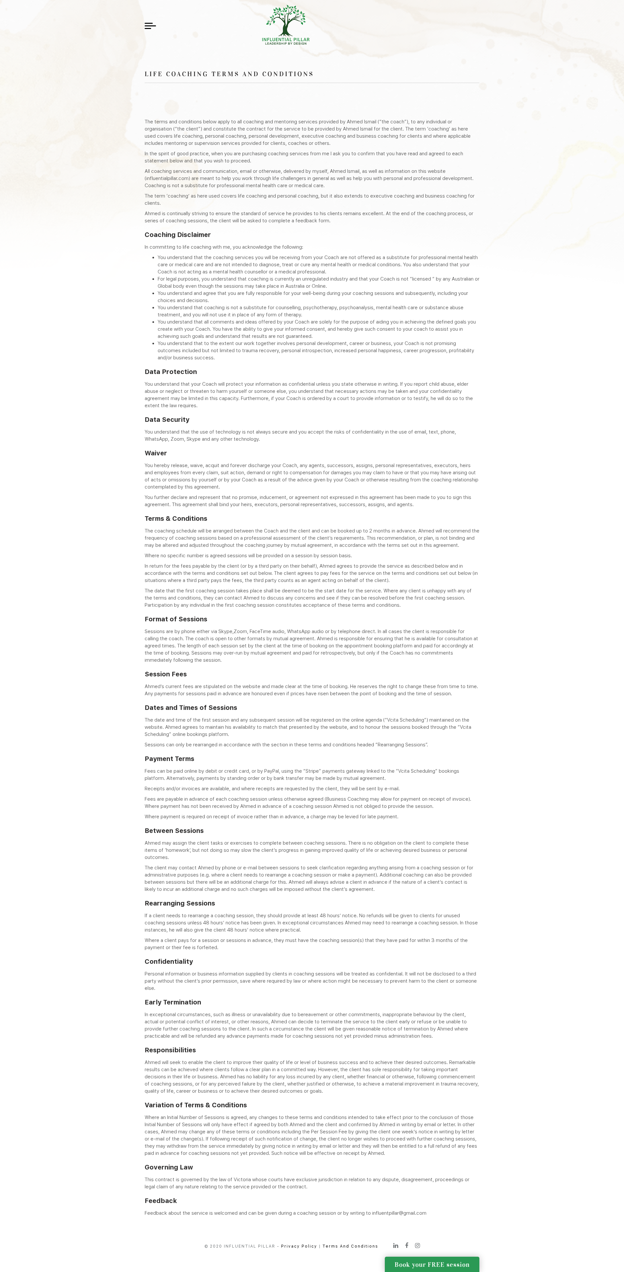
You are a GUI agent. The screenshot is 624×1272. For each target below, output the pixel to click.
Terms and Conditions (350, 1246)
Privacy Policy (299, 1246)
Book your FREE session (432, 1264)
